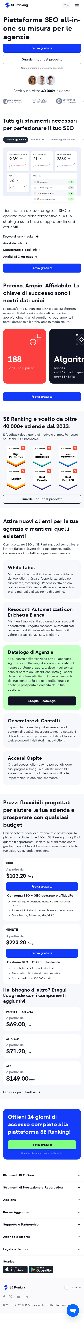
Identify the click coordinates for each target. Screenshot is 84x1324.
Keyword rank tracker (19, 236)
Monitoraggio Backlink (20, 250)
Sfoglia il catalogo (42, 701)
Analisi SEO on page (18, 257)
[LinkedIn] (26, 1296)
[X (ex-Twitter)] (10, 1296)
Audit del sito (13, 243)
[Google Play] (41, 1270)
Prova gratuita (42, 48)
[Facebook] (4, 1296)
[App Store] (15, 1270)
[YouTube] (18, 1296)
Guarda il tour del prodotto (42, 59)
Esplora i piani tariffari (19, 1092)
